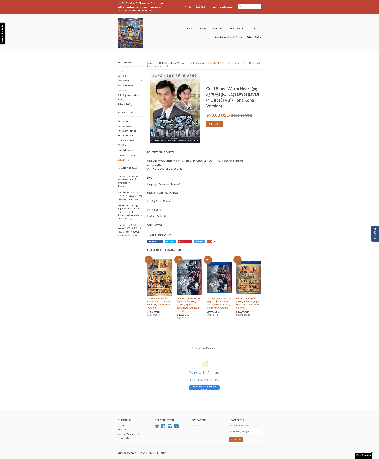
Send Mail (196, 425)
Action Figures (125, 125)
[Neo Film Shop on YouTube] (176, 427)
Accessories (124, 120)
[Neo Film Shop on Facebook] (163, 427)
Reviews (169, 152)
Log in (215, 6)
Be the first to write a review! (204, 387)
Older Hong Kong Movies (171, 62)
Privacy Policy (254, 37)
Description (154, 152)
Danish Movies (125, 150)
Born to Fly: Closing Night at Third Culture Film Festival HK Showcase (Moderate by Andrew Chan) (130, 212)
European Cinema (126, 154)
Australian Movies (127, 130)
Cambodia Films (126, 140)
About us (254, 28)
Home (190, 28)
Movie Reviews (237, 28)
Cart (190, 7)
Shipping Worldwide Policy (228, 37)
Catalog (202, 28)
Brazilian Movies (126, 135)
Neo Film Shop (141, 453)
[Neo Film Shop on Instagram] (169, 427)
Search (121, 425)
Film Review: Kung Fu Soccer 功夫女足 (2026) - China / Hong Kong (130, 195)
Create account (227, 6)
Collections (217, 28)
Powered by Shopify (157, 453)
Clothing (122, 145)
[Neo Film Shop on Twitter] (157, 427)
